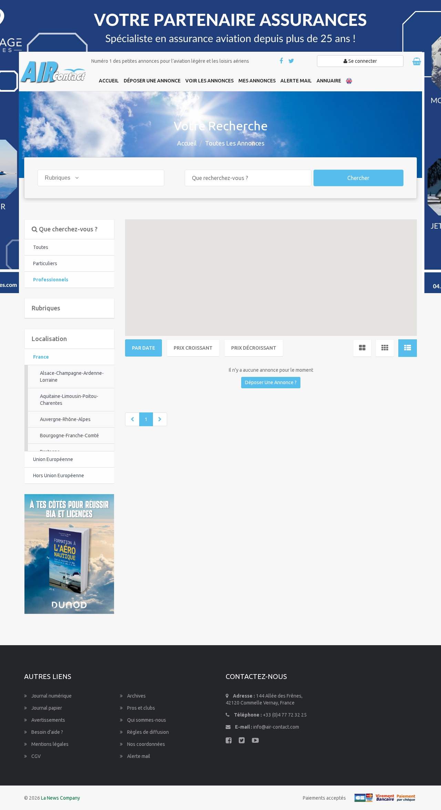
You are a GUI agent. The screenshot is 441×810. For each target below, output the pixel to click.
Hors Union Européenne (58, 475)
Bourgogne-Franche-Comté (69, 435)
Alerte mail (138, 756)
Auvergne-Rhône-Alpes (65, 419)
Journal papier (46, 708)
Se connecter (362, 61)
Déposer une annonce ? (271, 382)
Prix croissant (193, 348)
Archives (136, 696)
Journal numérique (51, 696)
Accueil (187, 143)
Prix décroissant (253, 348)
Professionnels (50, 279)
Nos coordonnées (145, 744)
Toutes (40, 247)
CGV (35, 756)
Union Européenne (53, 459)
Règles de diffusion (147, 732)
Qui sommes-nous (146, 720)
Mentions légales (49, 744)
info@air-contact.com (276, 727)
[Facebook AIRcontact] (281, 61)
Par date (143, 348)
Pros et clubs (140, 708)
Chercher (358, 178)
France (41, 357)
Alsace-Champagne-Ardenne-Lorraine (72, 376)
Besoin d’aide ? (46, 732)
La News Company (60, 798)
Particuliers (45, 263)
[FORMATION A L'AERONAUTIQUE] (69, 553)
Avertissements (47, 720)
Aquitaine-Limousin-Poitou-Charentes (69, 399)
